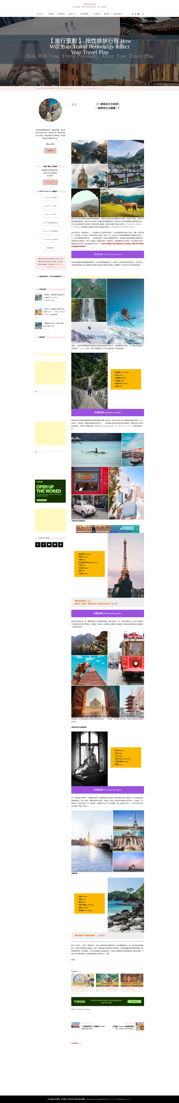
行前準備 (51, 14)
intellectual (87, 1009)
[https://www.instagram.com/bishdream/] (43, 544)
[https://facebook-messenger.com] (54, 544)
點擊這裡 (82, 348)
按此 (89, 601)
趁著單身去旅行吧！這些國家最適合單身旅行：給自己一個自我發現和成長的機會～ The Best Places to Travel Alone (107, 989)
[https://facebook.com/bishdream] (37, 544)
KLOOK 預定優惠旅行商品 (50, 222)
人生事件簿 (96, 14)
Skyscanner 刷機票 (50, 197)
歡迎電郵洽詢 (50, 182)
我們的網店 (117, 14)
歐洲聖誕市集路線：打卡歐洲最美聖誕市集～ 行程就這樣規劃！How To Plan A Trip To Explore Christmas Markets (132, 989)
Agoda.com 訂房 (50, 214)
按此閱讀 (114, 604)
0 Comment (89, 64)
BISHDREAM (89, 4)
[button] (89, 152)
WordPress (127, 1099)
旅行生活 (39, 14)
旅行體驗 (60, 14)
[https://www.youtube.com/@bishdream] (49, 544)
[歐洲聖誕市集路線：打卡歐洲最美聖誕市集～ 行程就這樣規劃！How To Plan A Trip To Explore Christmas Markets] (132, 980)
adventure (80, 1009)
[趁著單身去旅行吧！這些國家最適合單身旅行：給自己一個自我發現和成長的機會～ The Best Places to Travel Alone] (107, 980)
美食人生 (72, 14)
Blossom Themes (111, 1099)
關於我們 (107, 14)
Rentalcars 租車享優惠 (50, 231)
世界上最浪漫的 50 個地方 (123, 426)
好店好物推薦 (84, 14)
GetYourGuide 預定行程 (50, 239)
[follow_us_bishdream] (107, 526)
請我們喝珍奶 (50, 248)
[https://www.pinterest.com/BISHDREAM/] (60, 544)
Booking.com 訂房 (50, 206)
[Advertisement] (107, 125)
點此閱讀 (101, 935)
